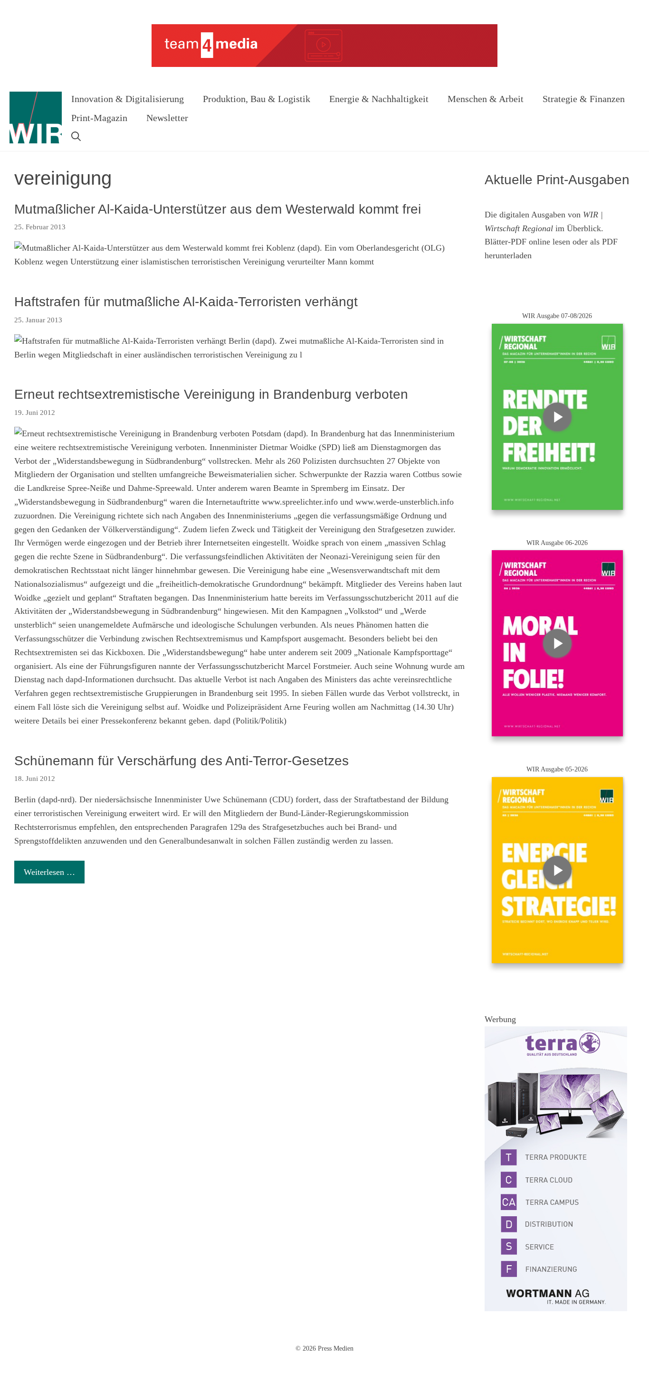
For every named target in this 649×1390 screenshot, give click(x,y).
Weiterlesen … (49, 872)
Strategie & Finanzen (584, 99)
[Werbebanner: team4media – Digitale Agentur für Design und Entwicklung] (324, 64)
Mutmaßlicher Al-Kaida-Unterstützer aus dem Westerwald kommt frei (217, 209)
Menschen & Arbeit (486, 99)
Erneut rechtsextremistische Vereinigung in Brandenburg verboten (211, 394)
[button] (76, 136)
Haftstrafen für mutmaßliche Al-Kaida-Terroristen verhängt (186, 301)
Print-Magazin (99, 118)
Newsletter (167, 118)
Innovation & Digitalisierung (127, 99)
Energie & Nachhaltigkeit (379, 99)
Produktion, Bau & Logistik (256, 99)
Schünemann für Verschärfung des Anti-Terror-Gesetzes (181, 760)
